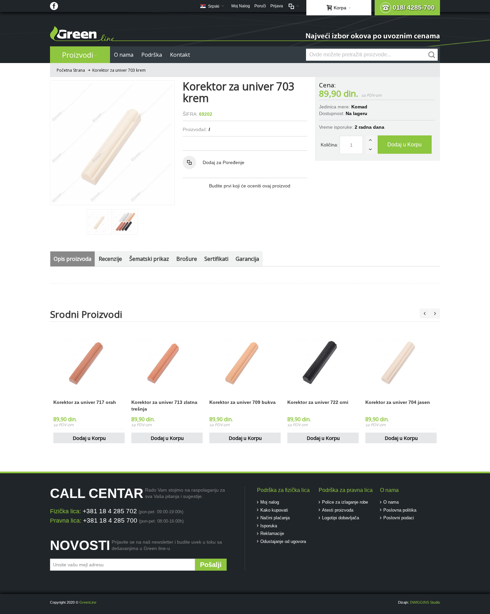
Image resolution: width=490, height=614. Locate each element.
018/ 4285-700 (414, 7)
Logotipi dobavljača (340, 517)
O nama (391, 502)
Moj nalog (269, 502)
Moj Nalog (240, 6)
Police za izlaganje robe (345, 502)
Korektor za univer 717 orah (84, 402)
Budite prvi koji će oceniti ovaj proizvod (249, 185)
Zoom (112, 143)
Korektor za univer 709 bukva (242, 402)
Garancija (247, 258)
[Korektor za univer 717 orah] (89, 361)
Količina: (329, 144)
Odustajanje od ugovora (283, 541)
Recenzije (110, 258)
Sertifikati (216, 258)
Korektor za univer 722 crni (317, 402)
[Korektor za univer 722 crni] (323, 361)
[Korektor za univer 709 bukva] (245, 361)
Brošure (186, 258)
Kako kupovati (274, 510)
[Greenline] (245, 34)
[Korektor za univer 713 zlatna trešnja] (167, 361)
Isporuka (268, 525)
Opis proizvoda (72, 258)
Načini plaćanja (275, 517)
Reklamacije (272, 533)
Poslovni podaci (398, 517)
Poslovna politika (399, 510)
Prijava (276, 6)
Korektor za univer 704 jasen (397, 402)
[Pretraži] (431, 54)
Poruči (260, 6)
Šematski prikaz (149, 258)
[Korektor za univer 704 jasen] (401, 361)
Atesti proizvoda (337, 510)
